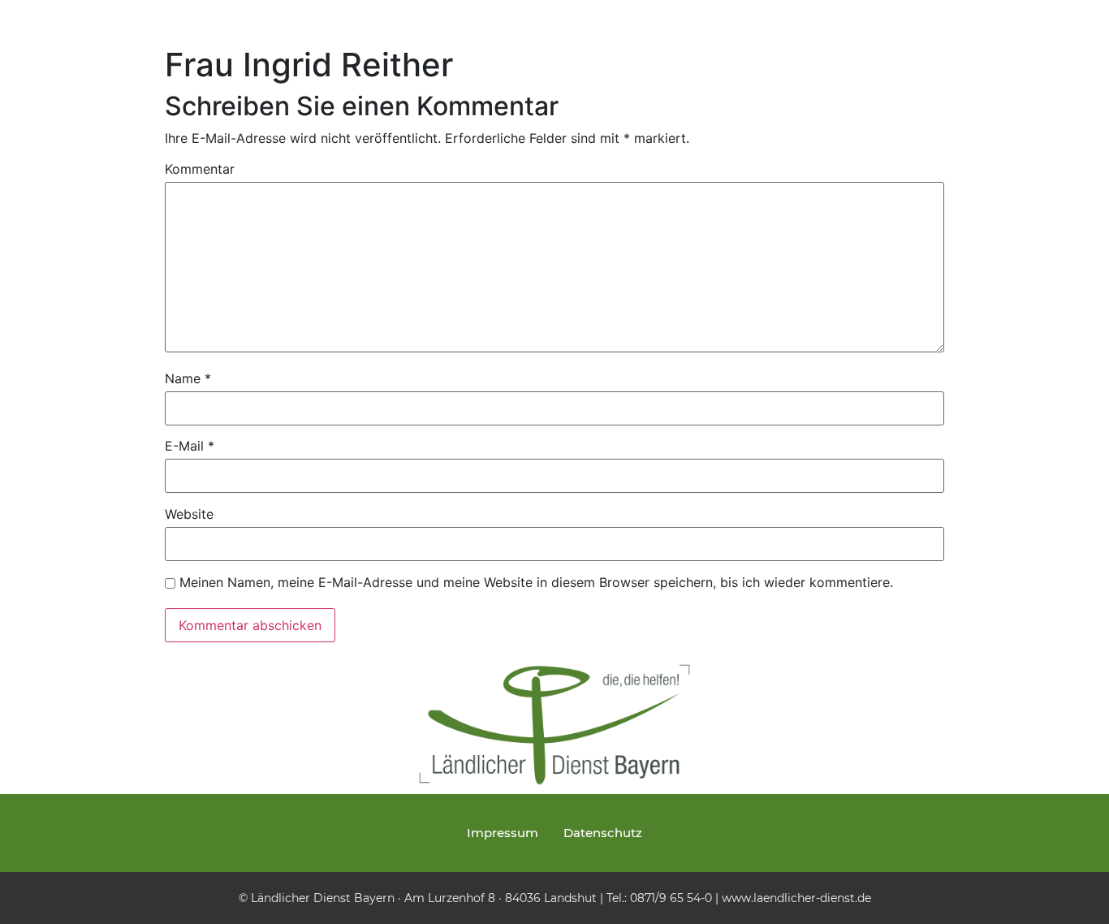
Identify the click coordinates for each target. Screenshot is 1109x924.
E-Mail (189, 445)
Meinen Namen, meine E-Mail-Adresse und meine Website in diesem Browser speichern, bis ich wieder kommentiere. (536, 582)
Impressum (502, 832)
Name (188, 378)
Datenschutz (602, 832)
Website (189, 513)
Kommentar (200, 168)
